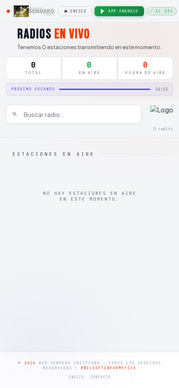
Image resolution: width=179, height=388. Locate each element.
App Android (123, 11)
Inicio (78, 11)
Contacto (100, 377)
